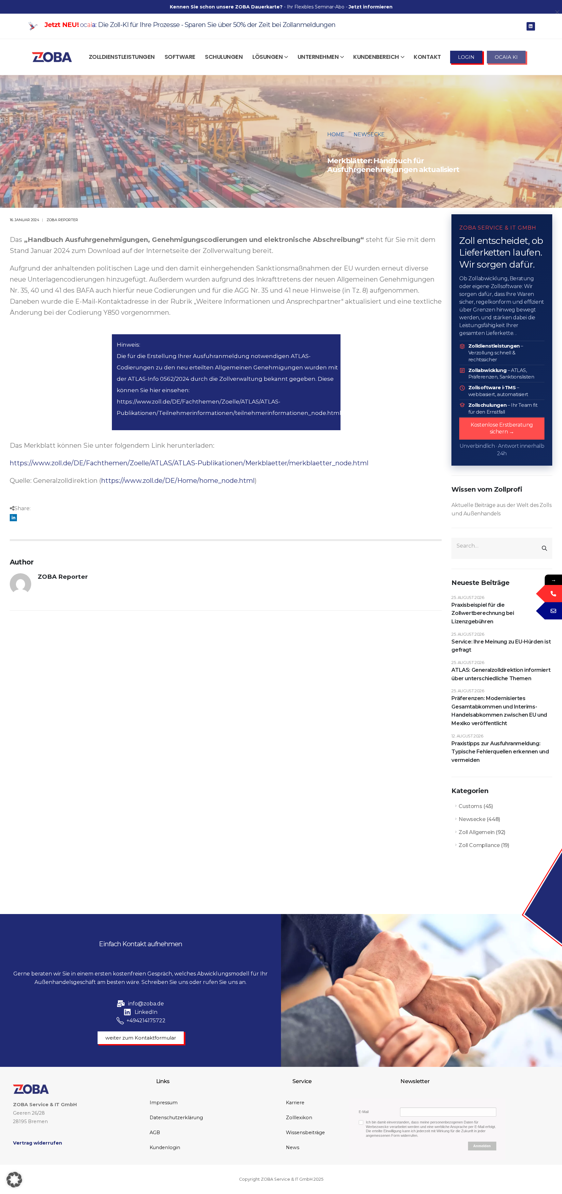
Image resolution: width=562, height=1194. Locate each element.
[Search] (544, 548)
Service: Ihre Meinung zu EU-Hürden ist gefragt (501, 646)
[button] (14, 1179)
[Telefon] (553, 593)
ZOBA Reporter (62, 220)
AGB (155, 1132)
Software (180, 57)
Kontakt (427, 57)
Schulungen (224, 57)
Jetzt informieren (371, 7)
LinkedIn (13, 517)
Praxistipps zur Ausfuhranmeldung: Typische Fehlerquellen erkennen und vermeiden (500, 751)
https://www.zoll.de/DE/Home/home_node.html (178, 480)
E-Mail (363, 1112)
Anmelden (482, 1146)
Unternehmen (318, 57)
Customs (470, 806)
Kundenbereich (376, 57)
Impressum (164, 1103)
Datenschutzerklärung (176, 1118)
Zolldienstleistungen (122, 57)
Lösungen (267, 57)
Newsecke (472, 819)
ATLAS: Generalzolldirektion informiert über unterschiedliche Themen (500, 674)
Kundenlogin (165, 1147)
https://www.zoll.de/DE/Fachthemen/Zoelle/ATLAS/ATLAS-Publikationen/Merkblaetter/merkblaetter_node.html (189, 463)
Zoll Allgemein (476, 832)
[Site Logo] (52, 57)
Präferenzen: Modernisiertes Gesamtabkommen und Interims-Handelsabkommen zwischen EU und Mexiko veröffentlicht (499, 710)
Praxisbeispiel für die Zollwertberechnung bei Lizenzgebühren (482, 613)
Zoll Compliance (479, 845)
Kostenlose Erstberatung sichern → (502, 428)
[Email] (553, 610)
